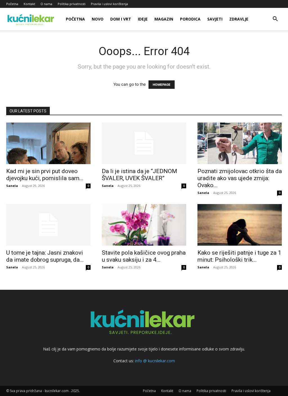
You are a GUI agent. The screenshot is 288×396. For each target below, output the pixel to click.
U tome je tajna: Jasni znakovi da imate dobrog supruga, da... (45, 256)
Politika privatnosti (72, 4)
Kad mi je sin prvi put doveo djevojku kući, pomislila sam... (45, 175)
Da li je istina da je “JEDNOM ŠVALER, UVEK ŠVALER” (139, 175)
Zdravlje (238, 19)
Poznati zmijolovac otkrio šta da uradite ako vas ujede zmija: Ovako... (239, 178)
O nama (46, 4)
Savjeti (214, 19)
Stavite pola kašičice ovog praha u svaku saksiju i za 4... (144, 256)
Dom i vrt (120, 19)
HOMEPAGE (161, 85)
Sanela (12, 186)
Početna (12, 4)
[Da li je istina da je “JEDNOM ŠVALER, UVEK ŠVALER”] (144, 143)
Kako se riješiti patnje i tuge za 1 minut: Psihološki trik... (239, 256)
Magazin (163, 19)
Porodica (190, 19)
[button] (275, 19)
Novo (98, 19)
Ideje (143, 19)
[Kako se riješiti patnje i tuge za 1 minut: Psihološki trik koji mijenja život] (239, 225)
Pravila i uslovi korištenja (109, 4)
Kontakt (29, 4)
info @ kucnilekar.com (155, 360)
